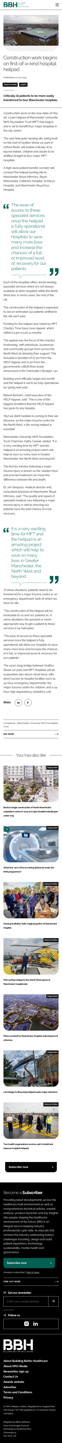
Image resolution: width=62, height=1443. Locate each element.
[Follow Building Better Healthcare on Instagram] (26, 1324)
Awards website (13, 1382)
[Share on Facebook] (28, 702)
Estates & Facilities (10, 84)
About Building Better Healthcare (25, 1361)
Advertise (9, 1387)
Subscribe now (18, 1167)
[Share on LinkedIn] (18, 702)
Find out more (11, 1281)
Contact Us (10, 1376)
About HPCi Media (15, 1366)
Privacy (8, 1397)
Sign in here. (33, 1272)
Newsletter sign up (16, 1371)
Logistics (23, 84)
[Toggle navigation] (57, 4)
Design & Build (52, 767)
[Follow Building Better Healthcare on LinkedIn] (35, 1324)
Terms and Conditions (17, 1392)
